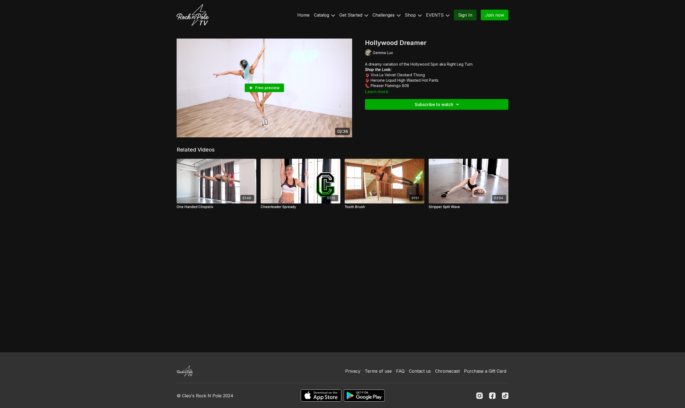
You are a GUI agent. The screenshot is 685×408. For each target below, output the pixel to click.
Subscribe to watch (434, 104)
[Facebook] (492, 395)
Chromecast (447, 371)
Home (303, 15)
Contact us (420, 371)
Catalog (322, 15)
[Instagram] (479, 395)
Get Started (351, 15)
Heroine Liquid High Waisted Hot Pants (405, 80)
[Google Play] (364, 396)
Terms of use (378, 371)
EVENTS (435, 15)
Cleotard (405, 75)
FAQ (400, 371)
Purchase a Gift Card (485, 371)
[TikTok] (505, 395)
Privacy (352, 371)
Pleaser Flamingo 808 (390, 85)
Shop (411, 15)
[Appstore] (320, 396)
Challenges (384, 15)
